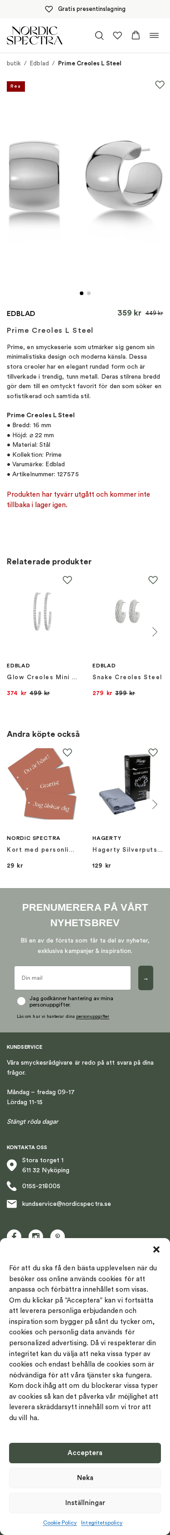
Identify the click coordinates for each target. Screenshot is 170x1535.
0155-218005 (41, 1186)
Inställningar (85, 1503)
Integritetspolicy (101, 1522)
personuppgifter (92, 1016)
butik (14, 63)
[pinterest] (57, 1236)
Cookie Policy (60, 1522)
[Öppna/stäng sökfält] (99, 35)
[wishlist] (117, 35)
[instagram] (36, 1236)
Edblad (39, 63)
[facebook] (14, 1236)
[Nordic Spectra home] (35, 35)
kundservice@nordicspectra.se (66, 1204)
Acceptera (85, 1453)
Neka (85, 1478)
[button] (156, 1249)
